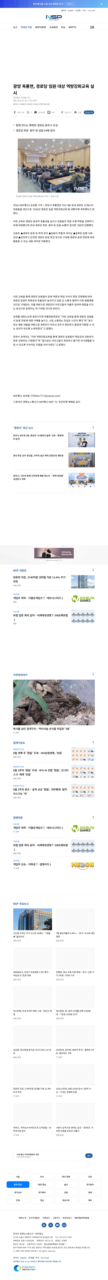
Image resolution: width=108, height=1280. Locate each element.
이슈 (63, 27)
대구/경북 (66, 1176)
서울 (18, 1176)
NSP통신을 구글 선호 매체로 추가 (48, 3)
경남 (42, 1200)
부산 (42, 1176)
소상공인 (53, 27)
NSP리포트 (40, 27)
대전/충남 (42, 1184)
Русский (91, 10)
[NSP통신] (54, 17)
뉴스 (15, 27)
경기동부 (90, 1184)
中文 (84, 10)
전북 (18, 1200)
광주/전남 (18, 1184)
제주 (90, 1200)
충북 (90, 1192)
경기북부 (42, 1192)
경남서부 (66, 1200)
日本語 (78, 10)
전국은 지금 (26, 27)
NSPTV (72, 27)
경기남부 (18, 1192)
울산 (66, 1184)
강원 (66, 1192)
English (70, 10)
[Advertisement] (54, 57)
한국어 (63, 10)
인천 (90, 1176)
